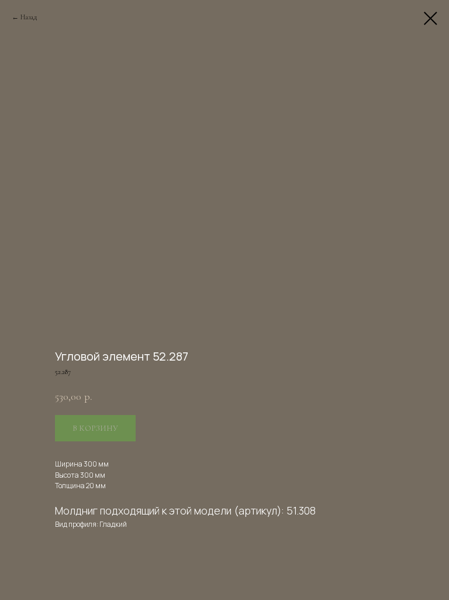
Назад (28, 17)
